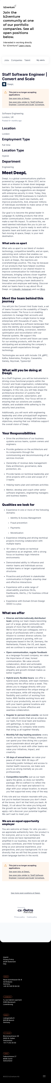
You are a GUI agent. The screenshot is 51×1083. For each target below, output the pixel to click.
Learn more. (25, 45)
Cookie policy (32, 917)
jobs (6, 60)
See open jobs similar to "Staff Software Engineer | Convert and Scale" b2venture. (27, 103)
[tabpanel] (25, 514)
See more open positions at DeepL (25, 893)
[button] (44, 1076)
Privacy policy (19, 917)
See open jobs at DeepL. (19, 98)
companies (16, 60)
